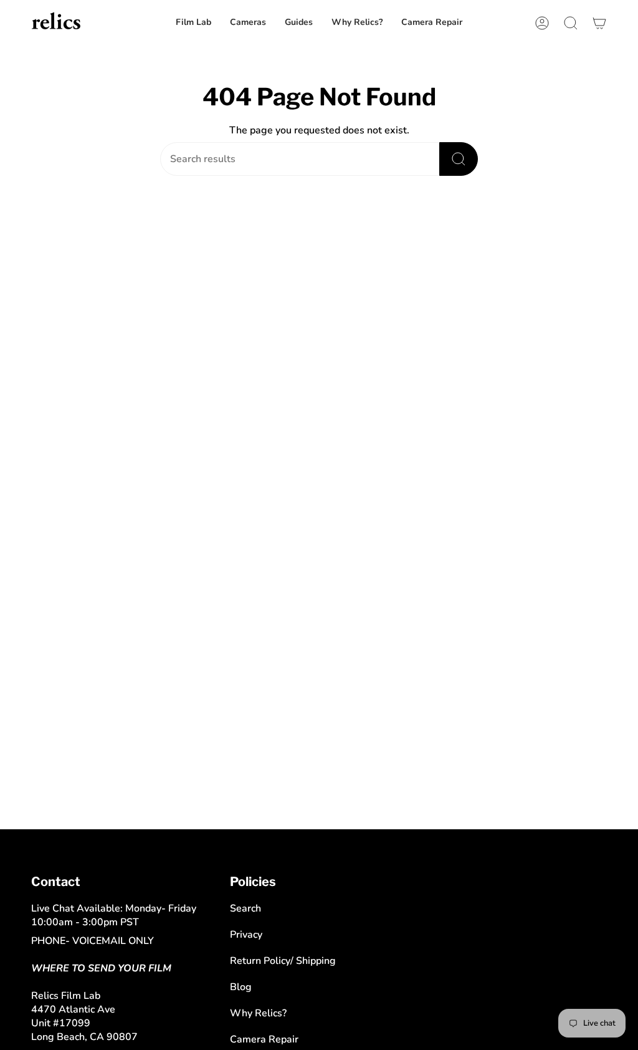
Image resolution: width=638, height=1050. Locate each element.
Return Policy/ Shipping (283, 961)
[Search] (458, 159)
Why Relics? (258, 1013)
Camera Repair (264, 1039)
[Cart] (599, 23)
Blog (241, 987)
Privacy (246, 935)
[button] (432, 23)
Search (245, 908)
